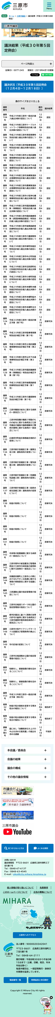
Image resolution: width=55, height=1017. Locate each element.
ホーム (11, 16)
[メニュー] (49, 6)
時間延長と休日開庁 (39, 980)
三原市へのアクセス (27, 935)
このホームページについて (15, 892)
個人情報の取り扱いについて (20, 888)
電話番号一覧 (15, 980)
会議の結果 (14, 759)
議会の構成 (14, 768)
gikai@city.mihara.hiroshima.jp (29, 874)
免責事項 (44, 888)
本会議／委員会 (16, 750)
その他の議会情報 (17, 777)
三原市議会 (21, 16)
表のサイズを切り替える (27, 101)
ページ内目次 (27, 64)
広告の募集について (43, 892)
